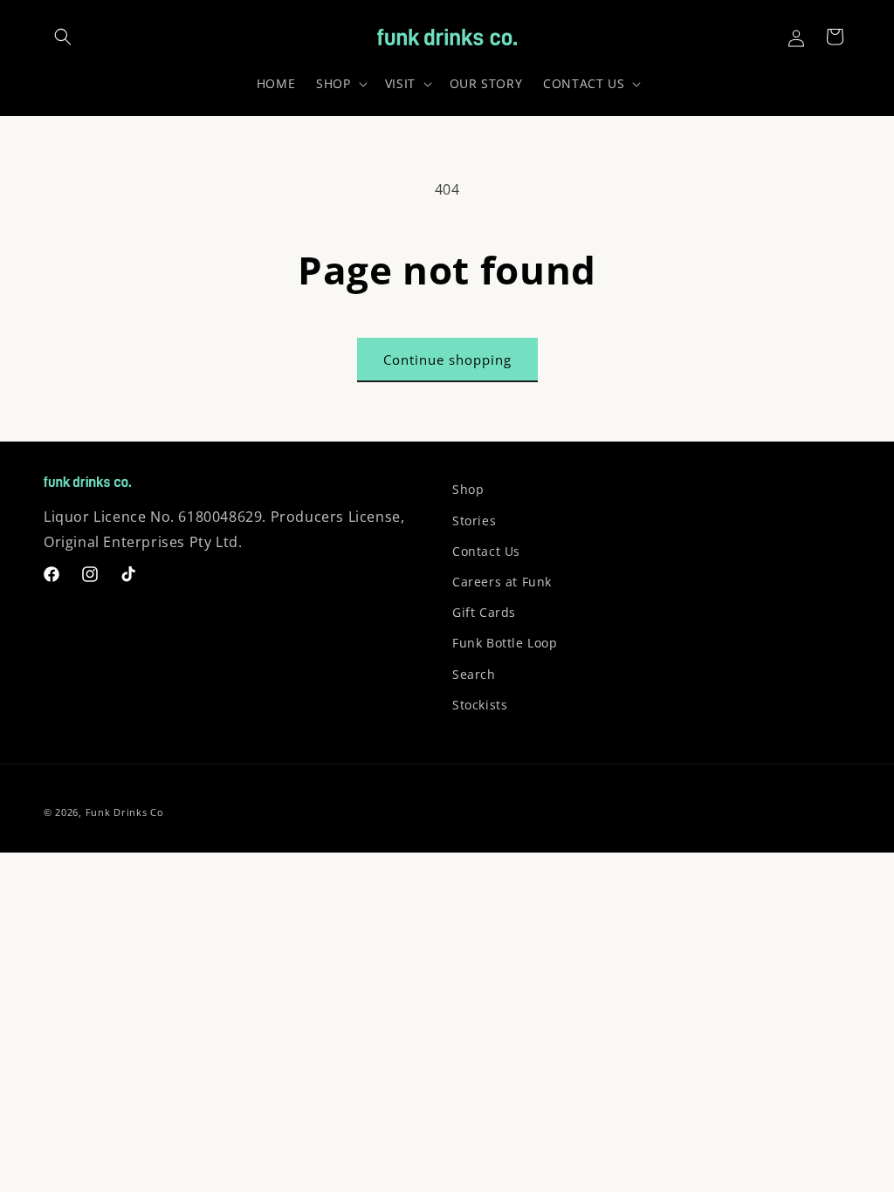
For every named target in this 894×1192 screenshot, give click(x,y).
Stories (474, 520)
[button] (63, 36)
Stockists (479, 704)
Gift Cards (484, 612)
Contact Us (486, 551)
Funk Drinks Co (125, 812)
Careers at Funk (502, 581)
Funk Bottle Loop (505, 642)
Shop (468, 489)
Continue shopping (447, 359)
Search (474, 674)
